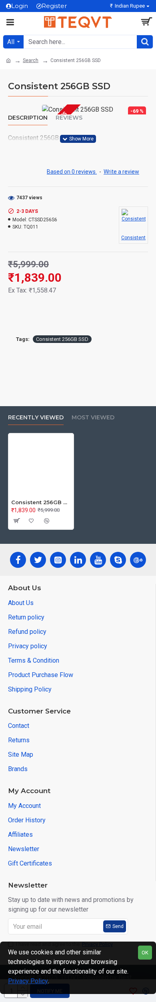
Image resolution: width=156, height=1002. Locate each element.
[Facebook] (18, 560)
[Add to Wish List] (31, 521)
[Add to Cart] (16, 521)
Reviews (69, 117)
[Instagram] (58, 560)
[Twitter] (38, 560)
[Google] (138, 560)
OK (145, 953)
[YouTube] (98, 560)
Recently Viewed (36, 417)
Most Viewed (93, 417)
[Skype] (118, 560)
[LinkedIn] (78, 560)
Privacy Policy (28, 981)
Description (28, 117)
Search (30, 60)
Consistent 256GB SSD (62, 339)
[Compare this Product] (46, 521)
